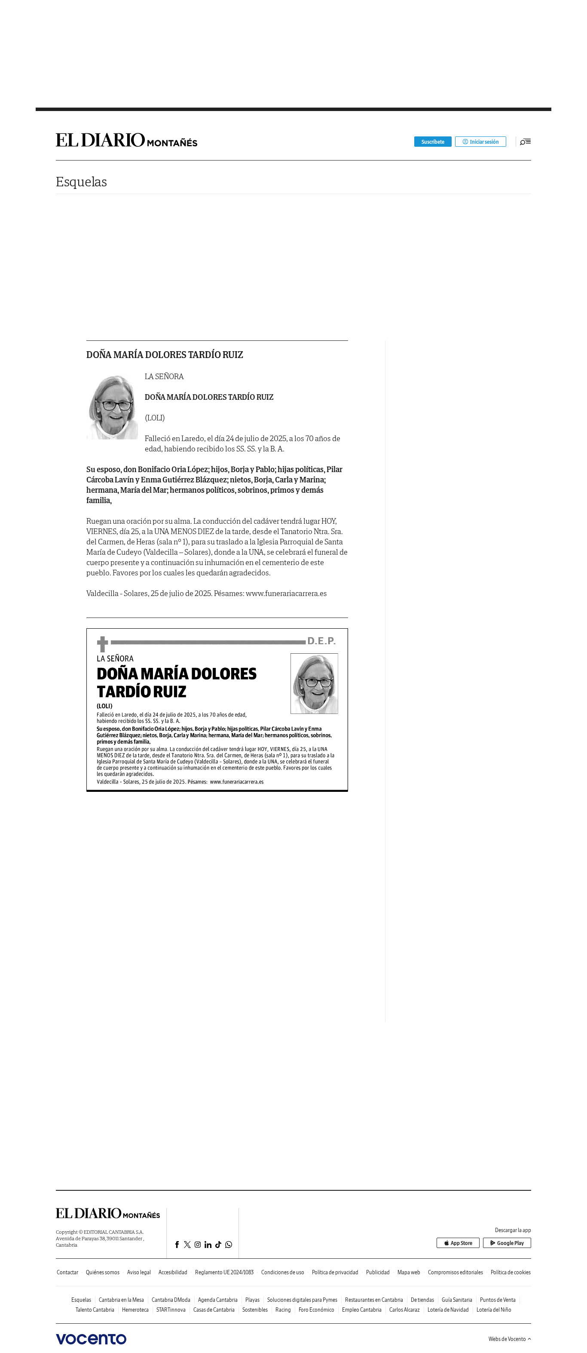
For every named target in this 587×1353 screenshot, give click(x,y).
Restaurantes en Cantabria (374, 1300)
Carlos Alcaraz (404, 1310)
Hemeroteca (135, 1310)
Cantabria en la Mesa (121, 1300)
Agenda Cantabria (218, 1300)
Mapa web (408, 1272)
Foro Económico (316, 1310)
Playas (252, 1300)
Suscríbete (433, 142)
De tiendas (422, 1300)
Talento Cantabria (95, 1310)
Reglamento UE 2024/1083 (224, 1272)
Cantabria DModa (171, 1300)
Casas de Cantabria (214, 1310)
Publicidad (378, 1272)
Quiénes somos (102, 1272)
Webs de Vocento (507, 1339)
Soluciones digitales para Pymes (302, 1300)
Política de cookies (511, 1272)
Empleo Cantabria (362, 1310)
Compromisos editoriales (455, 1272)
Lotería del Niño (494, 1310)
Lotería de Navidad (448, 1310)
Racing (283, 1310)
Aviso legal (139, 1272)
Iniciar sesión (484, 142)
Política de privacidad (335, 1272)
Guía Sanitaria (457, 1300)
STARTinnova (171, 1310)
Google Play (510, 1243)
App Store (461, 1243)
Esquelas (81, 181)
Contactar (67, 1272)
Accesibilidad (173, 1272)
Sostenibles (255, 1310)
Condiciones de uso (282, 1272)
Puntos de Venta (498, 1300)
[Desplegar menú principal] (525, 141)
